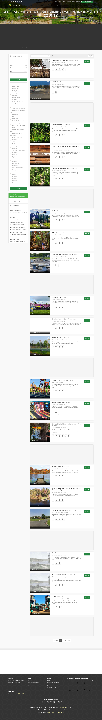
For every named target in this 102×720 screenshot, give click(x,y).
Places (40, 5)
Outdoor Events (73, 5)
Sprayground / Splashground (19, 169)
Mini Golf (14, 95)
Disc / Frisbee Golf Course (18, 125)
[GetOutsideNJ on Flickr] (15, 1)
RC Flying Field (16, 146)
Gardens (14, 127)
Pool (13, 144)
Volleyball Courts (16, 103)
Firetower (14, 154)
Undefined (14, 139)
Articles (60, 1)
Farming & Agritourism (18, 212)
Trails (13, 141)
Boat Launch (15, 118)
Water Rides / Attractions (18, 108)
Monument (15, 159)
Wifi (13, 172)
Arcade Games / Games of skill (17, 111)
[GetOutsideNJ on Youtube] (17, 1)
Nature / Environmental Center (17, 130)
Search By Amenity (17, 195)
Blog (29, 685)
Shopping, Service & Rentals (18, 228)
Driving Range (15, 90)
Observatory (15, 161)
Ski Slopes (14, 99)
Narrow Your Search (17, 56)
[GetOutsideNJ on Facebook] (40, 702)
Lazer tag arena (16, 93)
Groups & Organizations (53, 682)
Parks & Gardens (16, 206)
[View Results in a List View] (89, 55)
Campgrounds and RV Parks (17, 200)
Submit (18, 79)
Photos (56, 1)
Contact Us (62, 707)
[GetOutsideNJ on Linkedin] (21, 1)
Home (11, 47)
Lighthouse (15, 157)
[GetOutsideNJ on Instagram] (19, 1)
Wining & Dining (17, 240)
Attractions (17, 218)
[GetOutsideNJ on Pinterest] (13, 1)
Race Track (14, 148)
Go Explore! (57, 5)
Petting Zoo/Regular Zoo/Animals (16, 134)
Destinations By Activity (17, 223)
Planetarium (15, 165)
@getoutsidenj (84, 678)
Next (69, 640)
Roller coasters (16, 106)
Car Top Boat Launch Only (18, 120)
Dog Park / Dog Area (17, 123)
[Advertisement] (51, 35)
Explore (49, 685)
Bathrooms (15, 114)
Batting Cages (15, 86)
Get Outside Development (56, 712)
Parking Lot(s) (15, 163)
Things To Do (48, 5)
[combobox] (18, 62)
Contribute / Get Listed (33, 682)
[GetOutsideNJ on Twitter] (11, 1)
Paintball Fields (16, 97)
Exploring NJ (58, 710)
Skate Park (14, 152)
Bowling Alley (15, 88)
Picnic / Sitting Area (17, 137)
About (64, 1)
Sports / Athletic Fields (18, 101)
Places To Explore (16, 47)
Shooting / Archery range (18, 150)
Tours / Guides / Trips (18, 234)
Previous (56, 640)
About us (30, 680)
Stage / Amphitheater (17, 167)
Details (87, 61)
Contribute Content (71, 1)
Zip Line (14, 174)
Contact (78, 1)
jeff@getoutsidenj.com (27, 693)
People (64, 5)
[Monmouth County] (40, 324)
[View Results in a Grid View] (92, 55)
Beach (13, 116)
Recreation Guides (87, 5)
